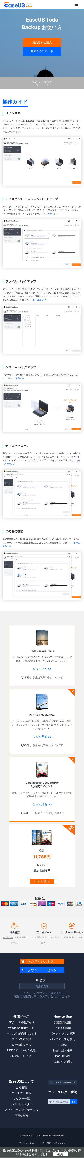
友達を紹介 (21, 1115)
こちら (66, 996)
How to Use (63, 1016)
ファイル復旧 (62, 1028)
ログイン (56, 993)
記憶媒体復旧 (62, 1022)
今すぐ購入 (42, 881)
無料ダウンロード (42, 51)
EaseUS (18, 5)
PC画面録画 (62, 1056)
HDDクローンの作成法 (21, 1050)
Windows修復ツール (21, 1028)
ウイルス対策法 (21, 1039)
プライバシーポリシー (28, 1143)
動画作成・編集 (62, 1050)
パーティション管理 (62, 1033)
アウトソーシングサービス (21, 1109)
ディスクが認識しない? (21, 1033)
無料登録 (42, 986)
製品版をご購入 (42, 42)
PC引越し (63, 1044)
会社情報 (21, 1087)
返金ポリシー (8, 937)
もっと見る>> (50, 214)
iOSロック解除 (62, 1061)
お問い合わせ (59, 1143)
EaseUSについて (21, 1081)
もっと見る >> (42, 669)
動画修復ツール (21, 1044)
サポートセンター (21, 1104)
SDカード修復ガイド (21, 1022)
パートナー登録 (21, 1093)
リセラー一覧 (21, 1098)
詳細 (44, 1154)
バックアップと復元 (62, 1039)
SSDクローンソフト (21, 1056)
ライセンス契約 (45, 1143)
